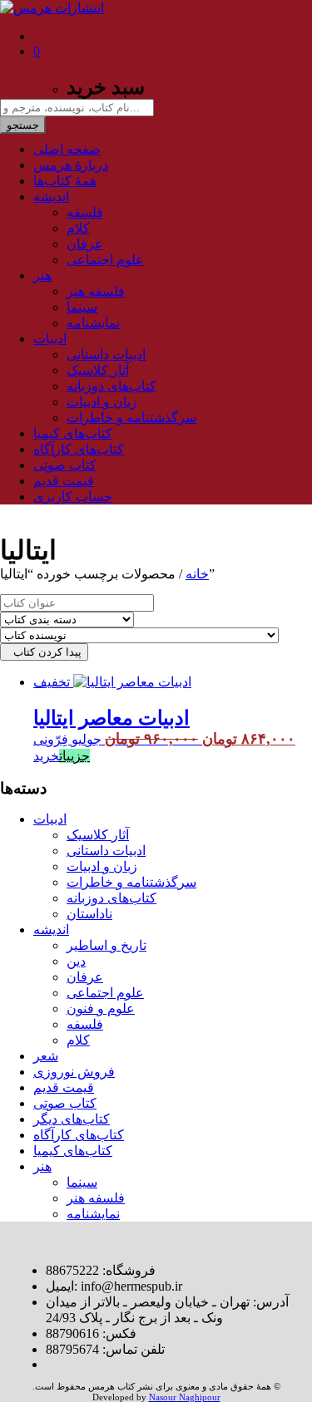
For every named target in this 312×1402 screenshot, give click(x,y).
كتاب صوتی (65, 465)
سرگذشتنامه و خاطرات (131, 418)
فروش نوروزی (74, 1072)
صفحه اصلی (67, 149)
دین (76, 961)
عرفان (85, 244)
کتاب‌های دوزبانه (111, 386)
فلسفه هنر (96, 291)
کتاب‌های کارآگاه (78, 449)
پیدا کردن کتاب (44, 652)
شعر (45, 1056)
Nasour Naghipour (184, 1397)
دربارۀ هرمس (70, 165)
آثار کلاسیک (98, 370)
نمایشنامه (93, 323)
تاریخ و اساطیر (106, 945)
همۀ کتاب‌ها (65, 181)
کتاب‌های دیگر (71, 1119)
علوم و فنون (101, 1008)
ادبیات (50, 339)
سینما (82, 307)
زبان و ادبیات (102, 402)
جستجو (23, 125)
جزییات (74, 756)
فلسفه (85, 212)
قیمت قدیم (63, 481)
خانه (197, 574)
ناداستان (89, 914)
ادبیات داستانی (106, 354)
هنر (42, 275)
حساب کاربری (72, 496)
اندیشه (51, 196)
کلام (78, 228)
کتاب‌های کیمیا (72, 433)
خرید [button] (46, 756)
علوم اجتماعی (105, 260)
